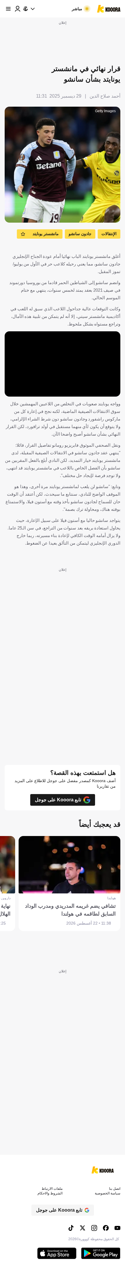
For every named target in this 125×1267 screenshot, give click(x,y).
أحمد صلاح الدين (105, 96)
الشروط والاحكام (50, 1193)
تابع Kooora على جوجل (58, 799)
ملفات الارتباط (52, 1189)
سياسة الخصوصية (107, 1193)
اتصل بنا (114, 1189)
